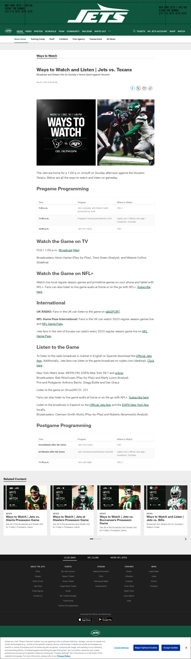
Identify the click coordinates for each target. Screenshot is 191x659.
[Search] (134, 31)
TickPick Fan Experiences (68, 606)
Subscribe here (138, 397)
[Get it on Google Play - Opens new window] (105, 621)
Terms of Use (38, 581)
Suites (68, 591)
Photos (154, 581)
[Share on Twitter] (138, 90)
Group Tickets (68, 581)
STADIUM (101, 566)
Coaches (129, 581)
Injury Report (129, 596)
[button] (92, 539)
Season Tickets (68, 576)
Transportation (101, 586)
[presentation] (186, 539)
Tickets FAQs (68, 601)
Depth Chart (129, 591)
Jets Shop (38, 586)
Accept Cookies (171, 647)
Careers (38, 576)
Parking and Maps (101, 581)
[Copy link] (150, 88)
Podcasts (154, 586)
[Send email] (144, 90)
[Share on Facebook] (132, 90)
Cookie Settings (121, 647)
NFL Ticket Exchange (68, 596)
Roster (129, 571)
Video (154, 576)
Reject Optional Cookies (146, 647)
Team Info (129, 566)
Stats (129, 601)
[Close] (186, 648)
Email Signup (37, 591)
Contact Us (37, 596)
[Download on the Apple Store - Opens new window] (84, 619)
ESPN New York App (135, 404)
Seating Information (101, 571)
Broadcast (65, 250)
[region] (95, 648)
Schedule (129, 576)
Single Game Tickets (68, 586)
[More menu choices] (109, 31)
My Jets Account (68, 571)
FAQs (38, 571)
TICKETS (68, 566)
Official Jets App (100, 404)
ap (77, 250)
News (153, 566)
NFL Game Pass (52, 323)
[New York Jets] (95, 633)
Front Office (129, 586)
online (119, 373)
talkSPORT (112, 311)
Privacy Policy (63, 656)
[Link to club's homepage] (8, 30)
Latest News (154, 571)
